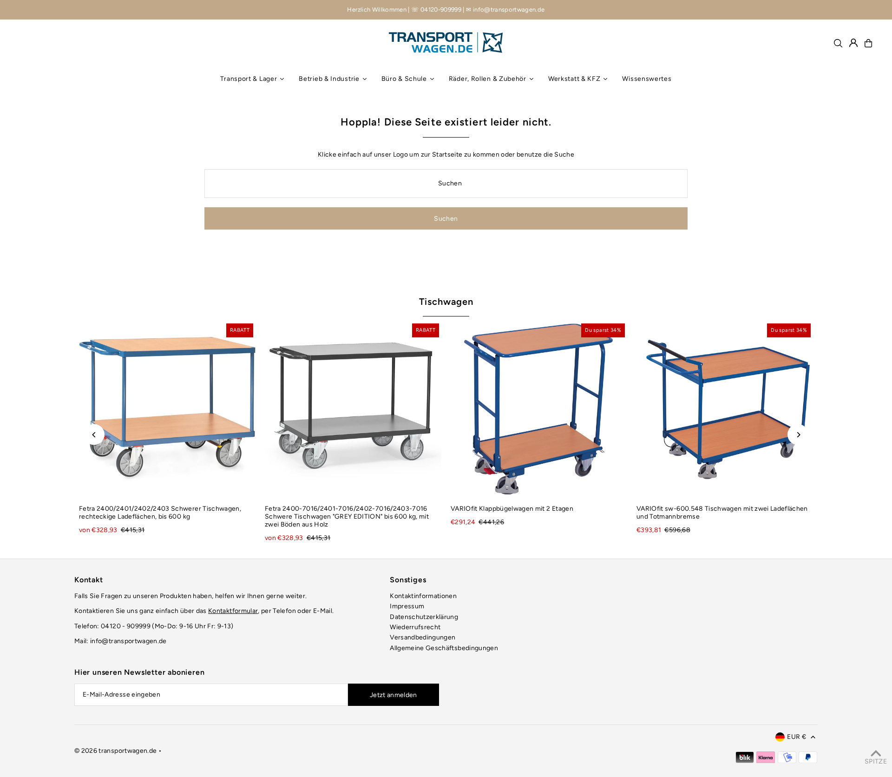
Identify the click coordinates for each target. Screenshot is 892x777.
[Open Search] (838, 43)
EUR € (796, 737)
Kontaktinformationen (423, 596)
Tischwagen (446, 301)
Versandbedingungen (422, 637)
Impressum (407, 606)
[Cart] (868, 43)
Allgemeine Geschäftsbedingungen (444, 648)
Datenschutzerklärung (424, 617)
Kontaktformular (233, 611)
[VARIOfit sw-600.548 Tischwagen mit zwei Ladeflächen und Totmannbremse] (724, 409)
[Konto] (853, 43)
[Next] (797, 434)
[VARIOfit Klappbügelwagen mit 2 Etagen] (539, 409)
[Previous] (94, 434)
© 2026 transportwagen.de (115, 751)
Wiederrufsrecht (415, 627)
